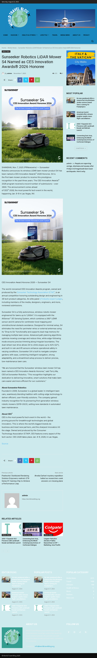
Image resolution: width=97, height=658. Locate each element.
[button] (92, 41)
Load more (80, 148)
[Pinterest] (31, 79)
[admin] (3, 73)
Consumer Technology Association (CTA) (36, 292)
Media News (12, 48)
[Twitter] (25, 79)
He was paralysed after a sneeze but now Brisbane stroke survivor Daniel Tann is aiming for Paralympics (85, 102)
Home (4, 48)
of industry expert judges (51, 299)
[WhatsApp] (37, 79)
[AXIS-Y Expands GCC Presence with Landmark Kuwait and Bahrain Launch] (11, 529)
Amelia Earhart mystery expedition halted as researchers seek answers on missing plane (49, 478)
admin (9, 73)
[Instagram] (74, 632)
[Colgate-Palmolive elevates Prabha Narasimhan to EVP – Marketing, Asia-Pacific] (53, 529)
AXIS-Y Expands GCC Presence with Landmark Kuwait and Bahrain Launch (11, 541)
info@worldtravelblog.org (44, 646)
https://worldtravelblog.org (31, 499)
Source (5, 443)
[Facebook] (19, 79)
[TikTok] (80, 632)
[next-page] (7, 551)
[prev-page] (3, 551)
